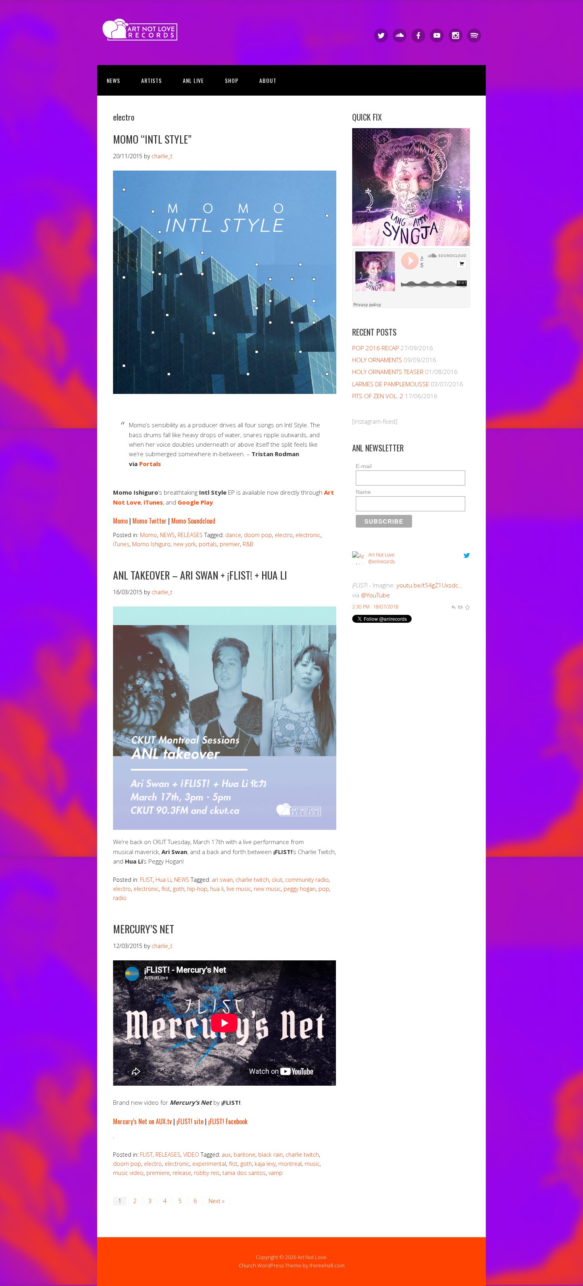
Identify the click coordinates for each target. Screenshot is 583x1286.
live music (238, 889)
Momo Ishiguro (151, 544)
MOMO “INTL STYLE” (152, 139)
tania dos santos (244, 1173)
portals (208, 544)
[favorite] (467, 606)
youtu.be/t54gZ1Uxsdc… (429, 585)
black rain (270, 1154)
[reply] (453, 606)
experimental (209, 1163)
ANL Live (193, 80)
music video (128, 1173)
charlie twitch (252, 879)
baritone (244, 1154)
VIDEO (191, 1154)
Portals (150, 464)
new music (267, 889)
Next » (216, 1201)
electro (284, 535)
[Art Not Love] (142, 33)
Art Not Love (381, 554)
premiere (158, 1173)
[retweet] (460, 606)
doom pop (258, 535)
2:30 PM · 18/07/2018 (375, 606)
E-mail (364, 466)
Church (247, 1265)
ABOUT (267, 80)
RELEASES (190, 535)
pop (323, 889)
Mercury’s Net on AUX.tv (142, 1121)
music (312, 1163)
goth (178, 889)
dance (233, 535)
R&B (248, 544)
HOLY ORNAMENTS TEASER (388, 372)
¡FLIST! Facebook (227, 1121)
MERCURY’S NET (143, 929)
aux (226, 1154)
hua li (217, 889)
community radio (307, 879)
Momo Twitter (149, 521)
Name (363, 492)
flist (165, 889)
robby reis (207, 1173)
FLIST (146, 879)
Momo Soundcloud (193, 521)
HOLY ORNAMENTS (377, 360)
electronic (307, 535)
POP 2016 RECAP (375, 348)
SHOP (231, 80)
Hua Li (163, 879)
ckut (277, 879)
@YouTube (375, 595)
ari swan (222, 879)
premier (230, 544)
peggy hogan (300, 889)
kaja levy (265, 1163)
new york (184, 544)
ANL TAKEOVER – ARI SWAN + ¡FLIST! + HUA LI (200, 575)
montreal (290, 1163)
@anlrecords (381, 561)
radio (120, 898)
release (182, 1173)
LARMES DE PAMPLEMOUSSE (390, 384)
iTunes (121, 544)
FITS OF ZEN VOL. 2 (377, 396)
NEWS (113, 80)
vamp (275, 1173)
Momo (120, 521)
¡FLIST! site (189, 1121)
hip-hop (197, 889)
